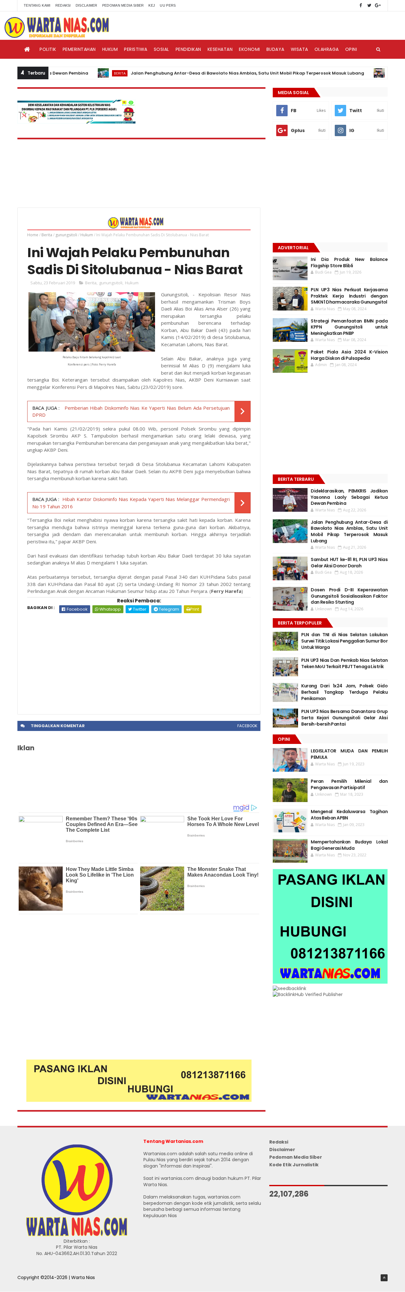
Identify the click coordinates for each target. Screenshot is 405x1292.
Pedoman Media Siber (123, 5)
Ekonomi (249, 49)
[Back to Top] (384, 1277)
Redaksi (63, 5)
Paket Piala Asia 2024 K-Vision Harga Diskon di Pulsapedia (349, 355)
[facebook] (360, 5)
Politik (48, 49)
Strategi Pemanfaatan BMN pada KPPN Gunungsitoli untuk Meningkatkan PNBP (349, 327)
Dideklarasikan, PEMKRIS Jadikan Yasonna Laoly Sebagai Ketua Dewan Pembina (349, 497)
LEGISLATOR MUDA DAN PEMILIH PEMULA (349, 754)
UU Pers (168, 5)
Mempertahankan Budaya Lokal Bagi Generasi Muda (349, 845)
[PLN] (76, 122)
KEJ (151, 5)
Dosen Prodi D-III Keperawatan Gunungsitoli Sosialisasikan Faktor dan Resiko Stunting (349, 596)
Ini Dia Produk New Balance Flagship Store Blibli (349, 262)
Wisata (299, 49)
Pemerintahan (79, 49)
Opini (351, 49)
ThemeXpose (32, 1284)
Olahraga (327, 49)
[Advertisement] (139, 660)
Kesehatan (220, 49)
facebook (247, 725)
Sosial (161, 49)
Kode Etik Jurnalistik (294, 1165)
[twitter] (369, 5)
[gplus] (377, 5)
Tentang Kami (37, 5)
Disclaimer (86, 5)
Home (32, 235)
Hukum (110, 49)
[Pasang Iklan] (139, 1100)
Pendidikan (188, 49)
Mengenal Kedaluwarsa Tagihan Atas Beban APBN (349, 814)
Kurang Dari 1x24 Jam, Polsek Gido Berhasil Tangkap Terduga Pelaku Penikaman (344, 692)
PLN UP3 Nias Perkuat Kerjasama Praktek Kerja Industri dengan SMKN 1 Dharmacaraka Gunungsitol (349, 296)
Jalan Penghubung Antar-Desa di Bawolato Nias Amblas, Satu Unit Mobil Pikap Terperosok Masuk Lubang (223, 73)
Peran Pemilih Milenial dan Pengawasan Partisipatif (349, 784)
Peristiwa (135, 49)
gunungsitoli (66, 235)
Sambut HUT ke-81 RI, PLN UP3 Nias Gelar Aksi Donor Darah (349, 562)
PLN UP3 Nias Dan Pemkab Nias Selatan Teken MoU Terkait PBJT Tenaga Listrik (344, 663)
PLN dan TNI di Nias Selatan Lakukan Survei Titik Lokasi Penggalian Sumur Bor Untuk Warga (344, 640)
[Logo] (76, 1235)
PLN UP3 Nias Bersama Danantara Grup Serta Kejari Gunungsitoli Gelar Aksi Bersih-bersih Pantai (344, 717)
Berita (95, 73)
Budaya (275, 49)
